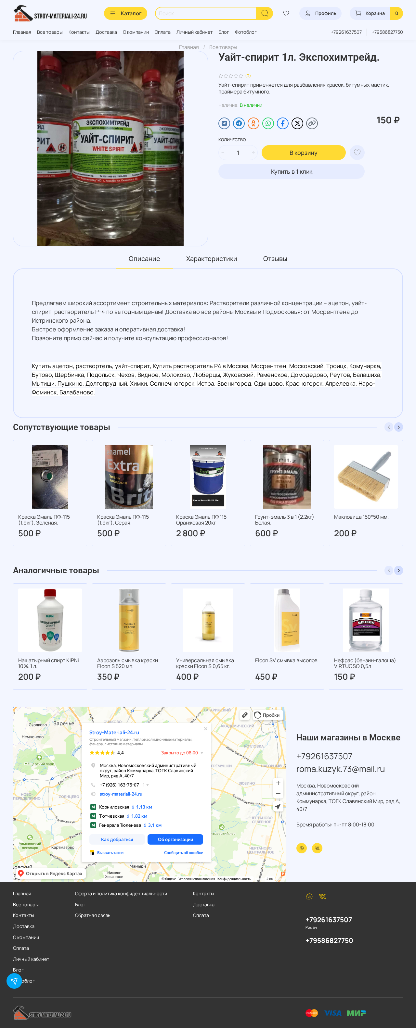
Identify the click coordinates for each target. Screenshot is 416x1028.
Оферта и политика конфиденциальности (121, 893)
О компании (136, 32)
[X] (297, 123)
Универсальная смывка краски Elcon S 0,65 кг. (205, 663)
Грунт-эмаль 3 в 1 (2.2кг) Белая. (284, 519)
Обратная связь (92, 915)
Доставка (106, 32)
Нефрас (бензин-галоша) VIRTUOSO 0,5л (365, 663)
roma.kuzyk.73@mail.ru (340, 768)
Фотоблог (246, 32)
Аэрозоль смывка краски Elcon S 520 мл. (127, 663)
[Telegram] (239, 123)
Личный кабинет (194, 32)
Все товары (50, 32)
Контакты (79, 32)
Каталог (131, 13)
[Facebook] (283, 123)
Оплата (163, 32)
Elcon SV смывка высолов (286, 660)
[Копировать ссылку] (312, 123)
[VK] (224, 123)
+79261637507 (346, 32)
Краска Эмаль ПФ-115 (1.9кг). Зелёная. (44, 519)
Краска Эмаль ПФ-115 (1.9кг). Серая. (123, 519)
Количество (232, 139)
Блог (223, 32)
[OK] (253, 123)
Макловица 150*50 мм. (361, 516)
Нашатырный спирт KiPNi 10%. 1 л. (48, 663)
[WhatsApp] (268, 123)
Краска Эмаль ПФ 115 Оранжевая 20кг (201, 519)
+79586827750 (387, 32)
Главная (22, 32)
